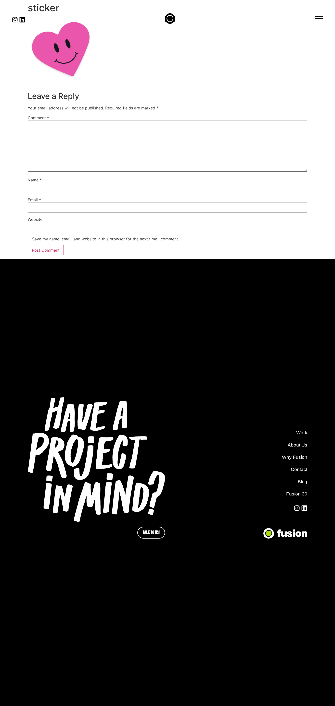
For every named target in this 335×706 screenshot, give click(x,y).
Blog (302, 481)
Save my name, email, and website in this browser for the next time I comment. (105, 239)
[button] (319, 18)
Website (35, 219)
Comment (38, 118)
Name (35, 180)
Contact (299, 469)
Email (34, 200)
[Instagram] (15, 20)
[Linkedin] (22, 20)
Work (301, 432)
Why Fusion (294, 457)
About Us (297, 444)
